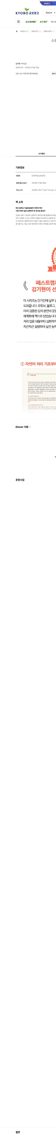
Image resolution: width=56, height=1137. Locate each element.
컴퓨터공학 (47, 31)
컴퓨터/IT (34, 31)
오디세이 (43, 22)
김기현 (18, 64)
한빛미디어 (19, 68)
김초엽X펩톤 (31, 22)
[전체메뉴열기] (18, 22)
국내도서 (23, 31)
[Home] (17, 31)
